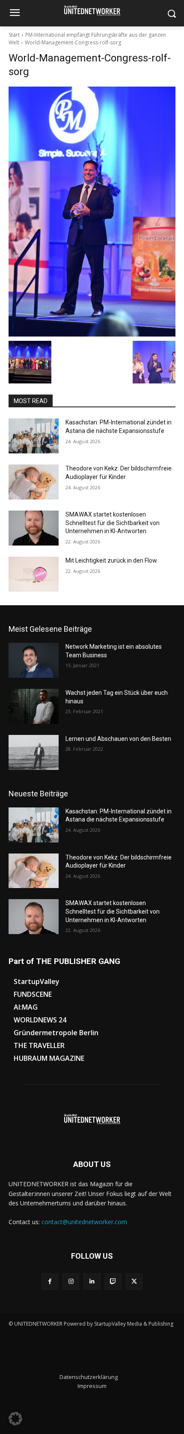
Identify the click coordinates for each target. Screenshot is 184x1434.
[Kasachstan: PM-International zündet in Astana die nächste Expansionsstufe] (34, 435)
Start (14, 34)
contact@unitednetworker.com (84, 1222)
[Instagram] (70, 1281)
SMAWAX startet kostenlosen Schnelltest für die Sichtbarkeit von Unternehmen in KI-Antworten (112, 522)
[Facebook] (50, 1281)
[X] (134, 1281)
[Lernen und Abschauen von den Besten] (34, 752)
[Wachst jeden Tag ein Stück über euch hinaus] (34, 706)
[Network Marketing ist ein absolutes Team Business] (34, 660)
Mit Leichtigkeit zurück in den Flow (111, 560)
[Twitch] (113, 1281)
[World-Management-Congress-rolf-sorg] (92, 212)
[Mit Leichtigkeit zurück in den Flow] (34, 574)
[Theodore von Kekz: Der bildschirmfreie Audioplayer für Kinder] (34, 481)
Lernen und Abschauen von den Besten (118, 738)
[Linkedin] (91, 1281)
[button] (15, 1418)
